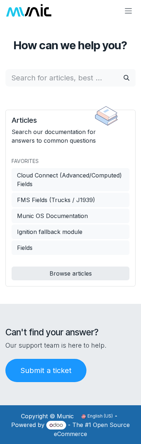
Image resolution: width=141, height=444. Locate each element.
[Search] (127, 78)
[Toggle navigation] (128, 10)
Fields (25, 247)
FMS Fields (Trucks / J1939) (56, 200)
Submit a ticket (46, 370)
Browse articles (71, 273)
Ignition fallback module (49, 231)
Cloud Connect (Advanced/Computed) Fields (69, 180)
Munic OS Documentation (52, 215)
